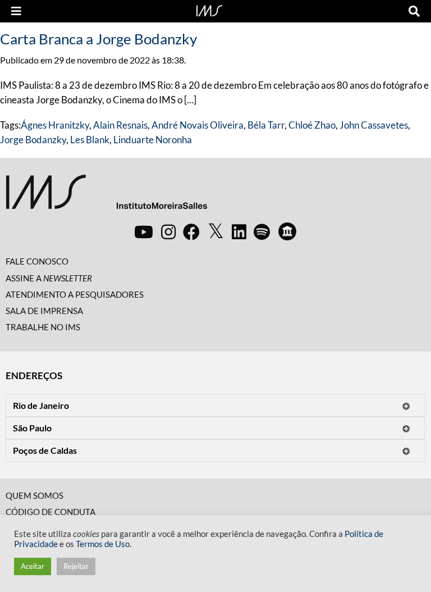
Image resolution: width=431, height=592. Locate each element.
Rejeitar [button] (76, 566)
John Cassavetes (374, 125)
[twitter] (216, 231)
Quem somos (34, 495)
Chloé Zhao (312, 125)
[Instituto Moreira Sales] (106, 196)
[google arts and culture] (287, 231)
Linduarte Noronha (152, 139)
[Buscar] (414, 11)
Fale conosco (37, 261)
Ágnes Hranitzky (55, 125)
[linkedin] (239, 231)
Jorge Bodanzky (33, 139)
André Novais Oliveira (198, 125)
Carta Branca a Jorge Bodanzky (98, 39)
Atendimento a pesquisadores (75, 294)
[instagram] (168, 231)
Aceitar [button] (32, 566)
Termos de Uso (103, 544)
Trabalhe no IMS (43, 327)
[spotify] (262, 231)
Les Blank (89, 139)
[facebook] (191, 231)
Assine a (49, 278)
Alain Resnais (120, 125)
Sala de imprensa (44, 311)
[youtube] (143, 231)
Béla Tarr (266, 125)
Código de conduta (50, 512)
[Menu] (16, 11)
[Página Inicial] (209, 9)
